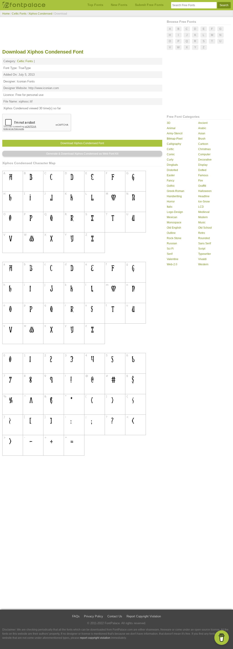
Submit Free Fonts (149, 5)
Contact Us (114, 616)
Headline (204, 196)
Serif (169, 254)
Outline (171, 233)
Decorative (205, 159)
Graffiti (202, 185)
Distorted (172, 170)
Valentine (172, 259)
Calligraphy (174, 144)
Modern (203, 217)
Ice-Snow (204, 201)
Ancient (203, 123)
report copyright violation (95, 637)
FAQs (76, 616)
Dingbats (172, 164)
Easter (171, 175)
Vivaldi (202, 259)
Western (203, 264)
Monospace (174, 222)
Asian (201, 133)
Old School (205, 227)
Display (203, 164)
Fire (200, 180)
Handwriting (174, 196)
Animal (171, 128)
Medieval (204, 212)
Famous (203, 175)
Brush (201, 138)
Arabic (202, 128)
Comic (171, 154)
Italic (169, 206)
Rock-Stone (174, 238)
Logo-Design (175, 212)
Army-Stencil (174, 133)
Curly (170, 159)
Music (201, 222)
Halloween (205, 191)
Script (201, 248)
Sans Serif (204, 243)
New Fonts (119, 5)
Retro (201, 233)
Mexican (172, 217)
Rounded (204, 238)
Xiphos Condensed (40, 13)
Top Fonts (95, 5)
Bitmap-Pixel (174, 138)
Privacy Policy (93, 616)
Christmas (204, 149)
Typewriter (204, 254)
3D (168, 123)
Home (6, 13)
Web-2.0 (172, 264)
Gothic (171, 185)
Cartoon (203, 144)
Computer (204, 154)
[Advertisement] (82, 33)
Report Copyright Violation (144, 616)
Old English (174, 227)
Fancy (170, 180)
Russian (172, 243)
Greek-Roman (175, 191)
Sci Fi (170, 248)
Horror (171, 201)
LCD (201, 206)
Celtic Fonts (19, 13)
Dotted (202, 170)
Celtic (170, 149)
